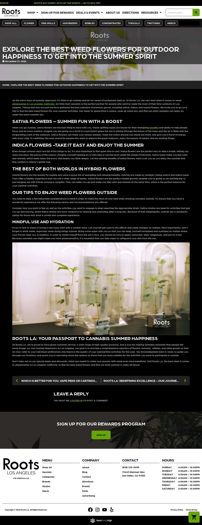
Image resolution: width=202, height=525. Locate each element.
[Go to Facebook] (90, 509)
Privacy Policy (177, 510)
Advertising (88, 495)
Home (5, 84)
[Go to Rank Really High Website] (101, 520)
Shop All (47, 467)
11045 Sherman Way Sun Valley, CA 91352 (133, 474)
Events (86, 486)
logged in (76, 400)
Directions (130, 12)
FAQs (85, 490)
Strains (46, 486)
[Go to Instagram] (97, 509)
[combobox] (179, 12)
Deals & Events (88, 12)
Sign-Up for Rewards (57, 12)
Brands (46, 481)
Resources (149, 12)
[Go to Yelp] (111, 509)
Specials (47, 472)
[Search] (196, 12)
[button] (194, 517)
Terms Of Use (191, 510)
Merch (45, 490)
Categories (48, 476)
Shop (31, 12)
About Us (113, 12)
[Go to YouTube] (104, 509)
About (85, 467)
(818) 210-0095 (130, 467)
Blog (84, 472)
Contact (86, 476)
